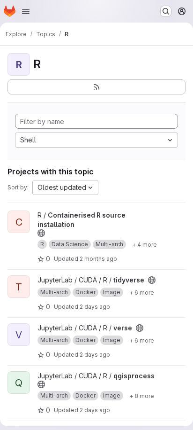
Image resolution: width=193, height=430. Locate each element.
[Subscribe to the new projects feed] (96, 86)
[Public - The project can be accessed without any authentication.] (41, 233)
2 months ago (98, 258)
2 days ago (95, 306)
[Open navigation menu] (25, 11)
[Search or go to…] (165, 11)
